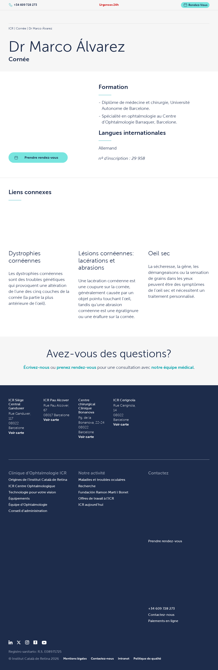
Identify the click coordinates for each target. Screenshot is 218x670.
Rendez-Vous (197, 5)
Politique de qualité (147, 658)
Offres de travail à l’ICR (96, 498)
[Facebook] (35, 643)
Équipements (19, 498)
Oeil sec (159, 253)
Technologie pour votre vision (32, 492)
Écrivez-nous (36, 367)
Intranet (123, 658)
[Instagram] (27, 643)
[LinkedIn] (11, 643)
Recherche (87, 486)
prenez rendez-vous (76, 367)
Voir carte (16, 433)
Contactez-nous (161, 614)
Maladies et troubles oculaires (101, 479)
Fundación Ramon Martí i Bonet (103, 492)
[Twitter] (19, 643)
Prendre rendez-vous (41, 157)
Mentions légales (75, 658)
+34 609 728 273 (25, 4)
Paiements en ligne (163, 621)
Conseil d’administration (28, 511)
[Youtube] (44, 643)
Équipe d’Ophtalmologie (28, 504)
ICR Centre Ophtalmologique (32, 486)
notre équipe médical (172, 367)
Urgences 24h (109, 4)
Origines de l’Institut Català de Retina (38, 479)
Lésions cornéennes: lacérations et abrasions (106, 260)
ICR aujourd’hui (90, 504)
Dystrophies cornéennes (24, 257)
